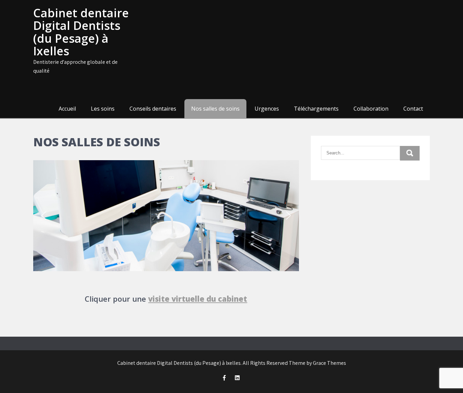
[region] (166, 215)
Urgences (267, 108)
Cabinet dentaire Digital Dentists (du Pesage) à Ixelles (81, 32)
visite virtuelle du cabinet (197, 299)
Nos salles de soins (215, 108)
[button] (43, 215)
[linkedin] (237, 378)
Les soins (103, 108)
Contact (413, 108)
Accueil (67, 108)
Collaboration (371, 108)
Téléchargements (316, 108)
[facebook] (224, 378)
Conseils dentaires (152, 108)
